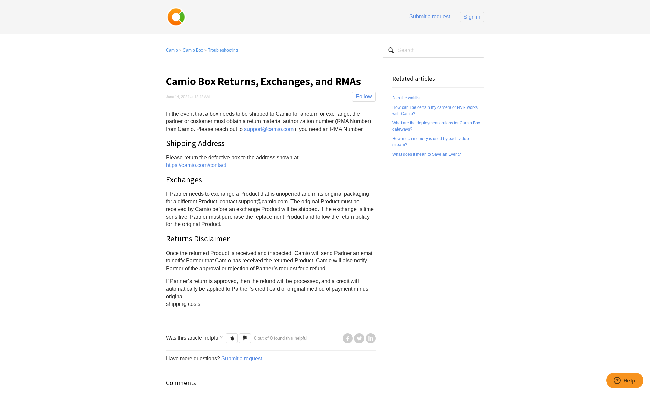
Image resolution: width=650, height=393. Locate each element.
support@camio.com (269, 129)
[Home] (176, 16)
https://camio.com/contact (196, 165)
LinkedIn (371, 338)
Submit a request (429, 16)
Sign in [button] (471, 17)
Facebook (348, 338)
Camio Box (193, 50)
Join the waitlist (406, 98)
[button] (232, 338)
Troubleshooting (223, 50)
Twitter (359, 338)
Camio (172, 50)
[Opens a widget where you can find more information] (624, 381)
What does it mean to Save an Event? (426, 154)
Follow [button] (364, 96)
